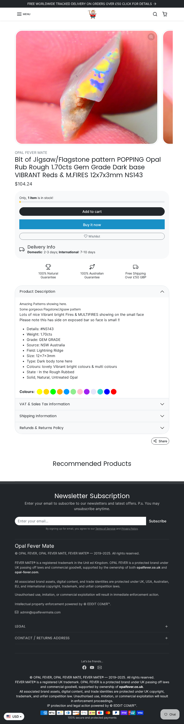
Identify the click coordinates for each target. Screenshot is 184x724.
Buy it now (92, 224)
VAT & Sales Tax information (45, 404)
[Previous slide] (16, 474)
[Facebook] (84, 667)
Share (163, 441)
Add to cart (92, 211)
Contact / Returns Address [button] (42, 638)
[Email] (99, 667)
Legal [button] (20, 626)
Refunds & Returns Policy (42, 427)
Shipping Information (38, 416)
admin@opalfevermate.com (40, 612)
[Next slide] (168, 474)
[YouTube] (92, 667)
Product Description (37, 291)
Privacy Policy (129, 528)
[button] (23, 14)
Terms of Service (105, 528)
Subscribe (157, 521)
